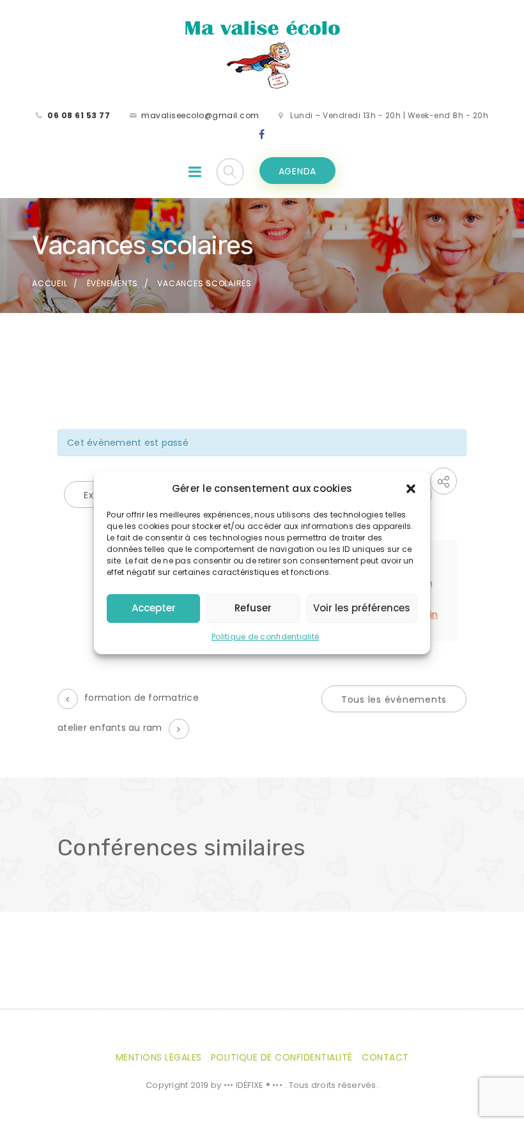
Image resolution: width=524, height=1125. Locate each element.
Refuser (253, 608)
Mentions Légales (159, 1057)
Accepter (154, 608)
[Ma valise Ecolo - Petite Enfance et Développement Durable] (262, 53)
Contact (385, 1057)
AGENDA (298, 171)
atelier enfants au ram (110, 727)
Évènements (113, 283)
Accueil (49, 283)
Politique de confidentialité (265, 636)
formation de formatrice (141, 697)
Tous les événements (394, 699)
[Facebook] (262, 134)
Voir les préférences (361, 608)
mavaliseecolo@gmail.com (200, 115)
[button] (411, 488)
